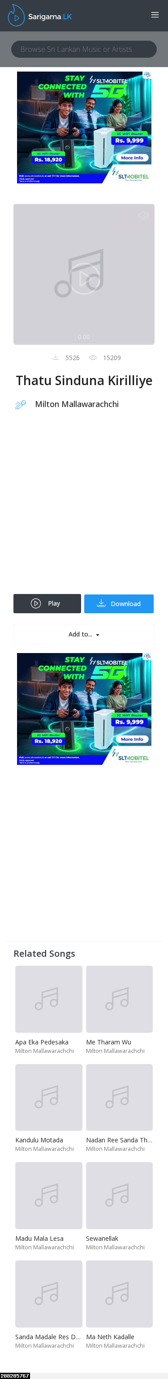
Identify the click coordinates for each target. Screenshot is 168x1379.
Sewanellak (102, 1238)
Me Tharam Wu (108, 1042)
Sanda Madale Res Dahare (53, 1336)
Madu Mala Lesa (39, 1238)
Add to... (81, 634)
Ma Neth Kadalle (110, 1336)
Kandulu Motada (39, 1140)
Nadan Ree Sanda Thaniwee (127, 1140)
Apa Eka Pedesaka (42, 1042)
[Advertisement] (84, 508)
